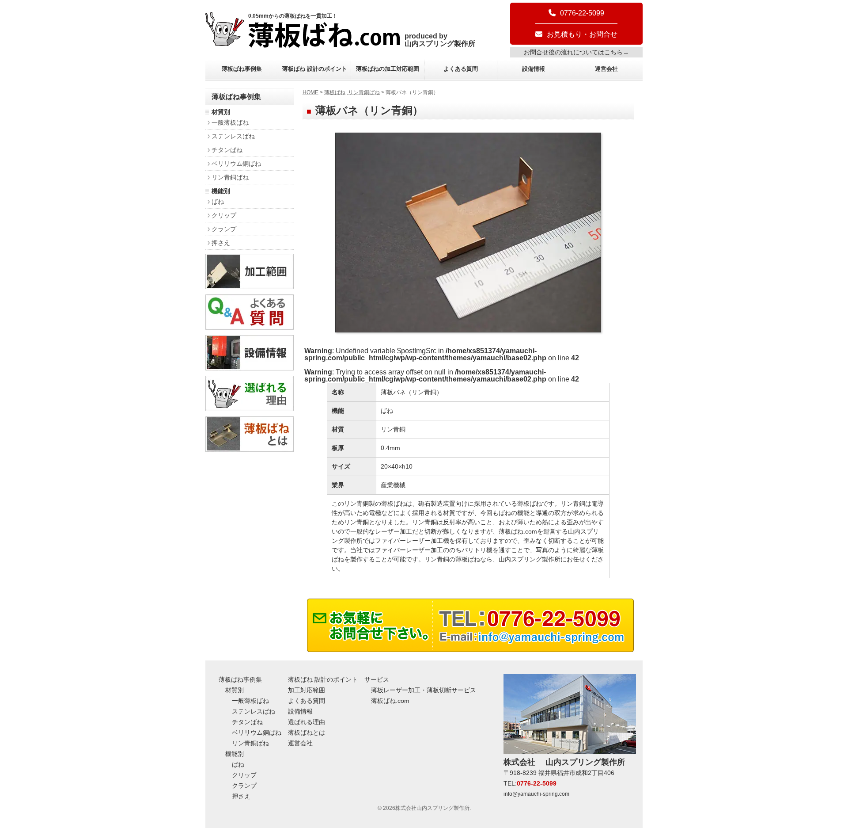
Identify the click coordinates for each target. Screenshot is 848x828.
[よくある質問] (249, 327)
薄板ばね (334, 92)
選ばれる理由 (306, 721)
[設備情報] (249, 368)
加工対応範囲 (306, 690)
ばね (218, 201)
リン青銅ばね (364, 92)
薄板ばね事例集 (242, 68)
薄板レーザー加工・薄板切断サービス (423, 690)
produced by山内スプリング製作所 (440, 39)
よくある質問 (460, 68)
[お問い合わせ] (470, 649)
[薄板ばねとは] (249, 449)
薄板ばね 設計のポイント (314, 68)
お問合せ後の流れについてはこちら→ (576, 52)
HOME (310, 92)
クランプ (224, 229)
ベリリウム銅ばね (236, 163)
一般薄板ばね (230, 122)
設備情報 (533, 68)
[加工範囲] (249, 286)
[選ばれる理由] (249, 408)
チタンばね (227, 149)
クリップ (224, 215)
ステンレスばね (233, 136)
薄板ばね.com (390, 700)
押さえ (221, 242)
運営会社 (606, 68)
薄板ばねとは (306, 732)
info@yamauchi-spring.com (536, 794)
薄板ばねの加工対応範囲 (387, 68)
